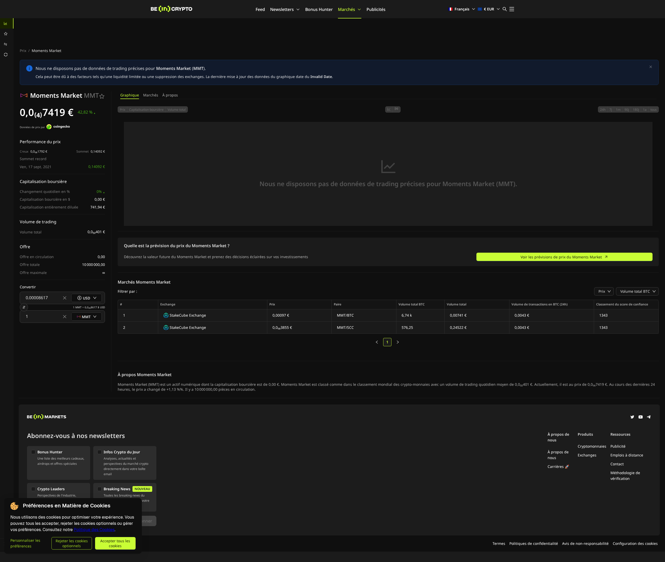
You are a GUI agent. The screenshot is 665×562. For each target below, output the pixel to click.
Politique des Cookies (94, 529)
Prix (23, 50)
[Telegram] (648, 417)
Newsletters (282, 9)
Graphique (129, 95)
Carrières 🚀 (558, 466)
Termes (499, 543)
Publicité (618, 446)
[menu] (7, 39)
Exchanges (587, 455)
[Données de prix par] (58, 127)
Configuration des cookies (635, 543)
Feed (260, 9)
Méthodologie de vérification (625, 475)
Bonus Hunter (319, 9)
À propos (170, 95)
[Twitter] (632, 417)
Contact (617, 463)
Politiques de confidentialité (533, 543)
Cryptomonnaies (592, 446)
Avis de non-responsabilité (585, 543)
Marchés (346, 9)
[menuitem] (7, 23)
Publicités (376, 9)
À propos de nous (558, 454)
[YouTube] (640, 417)
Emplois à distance (626, 455)
